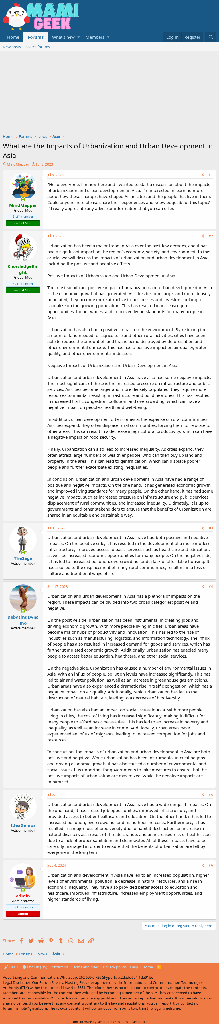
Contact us (59, 967)
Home (13, 37)
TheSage (23, 558)
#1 (211, 174)
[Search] (210, 37)
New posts (12, 46)
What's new (63, 37)
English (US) (36, 967)
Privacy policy (114, 967)
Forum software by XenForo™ (109, 1021)
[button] (78, 37)
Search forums (37, 46)
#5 (211, 794)
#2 (211, 236)
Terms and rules (85, 967)
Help (134, 967)
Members (95, 37)
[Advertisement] (109, 94)
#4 (211, 586)
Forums (36, 37)
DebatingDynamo (23, 620)
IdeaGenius (23, 825)
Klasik (13, 967)
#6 (211, 865)
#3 (211, 528)
